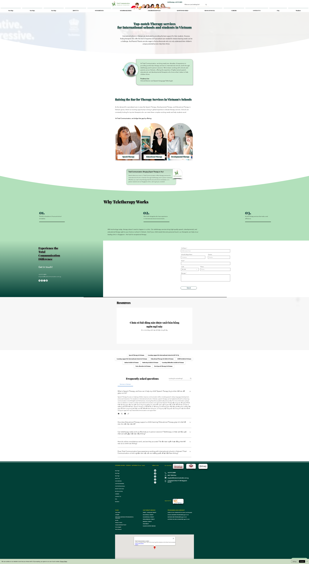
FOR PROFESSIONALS (120, 486)
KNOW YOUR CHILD (119, 488)
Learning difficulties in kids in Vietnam (173, 362)
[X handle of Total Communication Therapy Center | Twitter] (155, 482)
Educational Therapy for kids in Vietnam (162, 359)
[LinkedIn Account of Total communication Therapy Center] (155, 470)
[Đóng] (307, 561)
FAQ (116, 499)
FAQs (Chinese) (118, 529)
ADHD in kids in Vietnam (184, 359)
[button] (99, 10)
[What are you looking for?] (206, 4)
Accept (302, 561)
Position (210, 254)
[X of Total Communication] (44, 281)
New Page (117, 470)
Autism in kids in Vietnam (131, 362)
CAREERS (117, 493)
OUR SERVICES (118, 481)
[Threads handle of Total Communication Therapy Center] (155, 479)
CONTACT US (118, 496)
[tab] (125, 384)
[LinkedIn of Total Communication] (39, 281)
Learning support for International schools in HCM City (163, 355)
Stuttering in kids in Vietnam (150, 362)
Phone (202, 266)
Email (182, 260)
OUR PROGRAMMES (119, 483)
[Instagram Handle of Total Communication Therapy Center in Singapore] (155, 476)
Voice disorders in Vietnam (143, 366)
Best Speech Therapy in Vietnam (163, 366)
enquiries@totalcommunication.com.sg (49, 276)
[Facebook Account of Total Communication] (155, 473)
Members (117, 501)
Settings (295, 561)
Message (183, 273)
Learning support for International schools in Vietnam (132, 359)
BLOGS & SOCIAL (119, 491)
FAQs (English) (118, 527)
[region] (128, 142)
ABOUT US (117, 478)
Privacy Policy (63, 561)
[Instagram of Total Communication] (42, 281)
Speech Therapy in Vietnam (136, 355)
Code (182, 266)
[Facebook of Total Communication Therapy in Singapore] (47, 281)
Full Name (183, 248)
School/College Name (186, 254)
